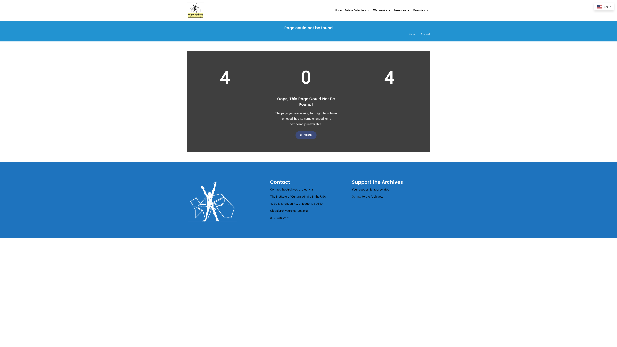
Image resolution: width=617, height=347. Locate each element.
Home (338, 10)
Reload (307, 135)
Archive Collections (356, 10)
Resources (400, 10)
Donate (356, 196)
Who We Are (380, 10)
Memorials (419, 10)
